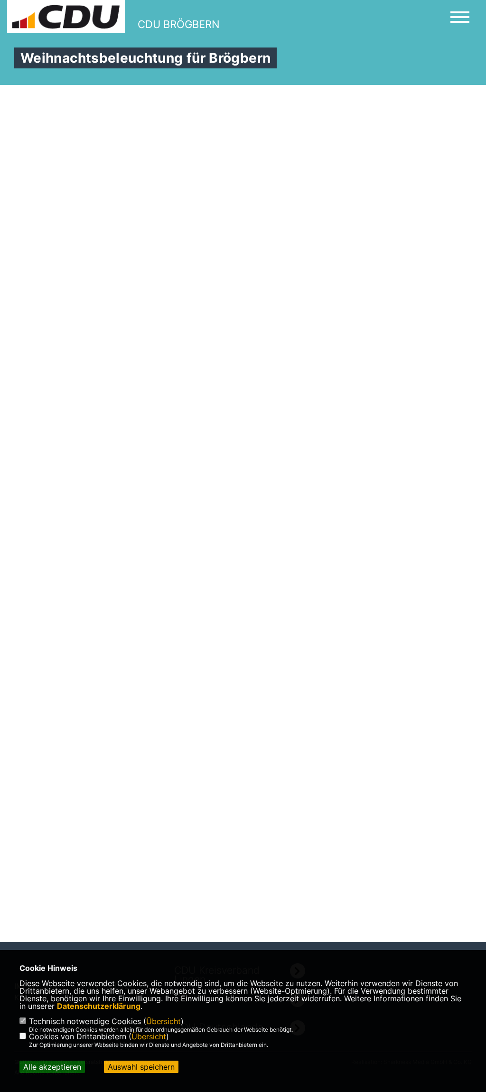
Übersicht (163, 1021)
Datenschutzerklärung (98, 1006)
